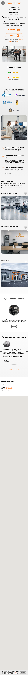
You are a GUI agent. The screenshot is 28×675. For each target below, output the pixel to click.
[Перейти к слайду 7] (13, 364)
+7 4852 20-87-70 (8, 384)
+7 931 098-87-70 (6, 386)
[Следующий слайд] (27, 351)
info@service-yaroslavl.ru (8, 388)
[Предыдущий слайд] (1, 351)
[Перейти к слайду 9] (15, 364)
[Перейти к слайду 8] (14, 364)
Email (17, 41)
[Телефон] (12, 326)
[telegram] (16, 326)
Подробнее (15, 672)
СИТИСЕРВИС (14, 3)
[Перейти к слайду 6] (12, 364)
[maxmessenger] (14, 326)
